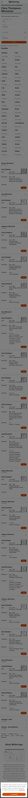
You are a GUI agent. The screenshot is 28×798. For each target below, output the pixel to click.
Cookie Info (22, 790)
